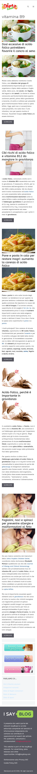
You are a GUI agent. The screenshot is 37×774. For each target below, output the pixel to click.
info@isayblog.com (23, 741)
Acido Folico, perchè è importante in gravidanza (16, 396)
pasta (4, 323)
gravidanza (18, 597)
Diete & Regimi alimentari (13, 691)
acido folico (29, 191)
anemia (28, 333)
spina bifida (8, 589)
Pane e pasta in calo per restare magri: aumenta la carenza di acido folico (18, 260)
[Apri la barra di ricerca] (28, 6)
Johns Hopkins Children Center (17, 558)
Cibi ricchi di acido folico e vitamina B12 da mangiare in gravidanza (18, 156)
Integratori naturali (10, 687)
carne (25, 351)
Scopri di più (8, 122)
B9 (3, 343)
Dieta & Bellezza (9, 694)
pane (26, 321)
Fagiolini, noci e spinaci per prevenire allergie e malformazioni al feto (17, 523)
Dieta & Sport (8, 697)
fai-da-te (27, 308)
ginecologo (6, 467)
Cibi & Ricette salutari (11, 684)
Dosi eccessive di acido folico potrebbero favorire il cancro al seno (18, 48)
